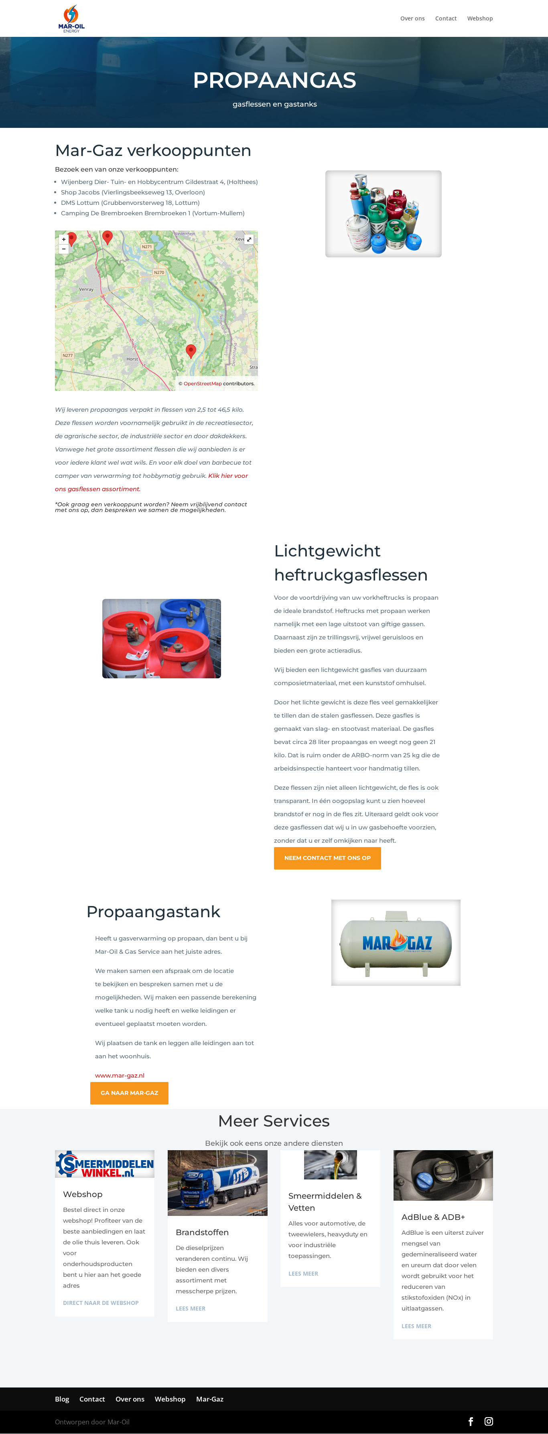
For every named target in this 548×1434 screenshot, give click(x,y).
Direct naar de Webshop (101, 1303)
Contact (446, 19)
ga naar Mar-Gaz (129, 1092)
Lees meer (190, 1308)
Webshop (480, 19)
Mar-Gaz (209, 1399)
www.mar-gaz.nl (119, 1075)
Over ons (412, 19)
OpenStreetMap (203, 383)
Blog (62, 1399)
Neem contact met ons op (327, 858)
